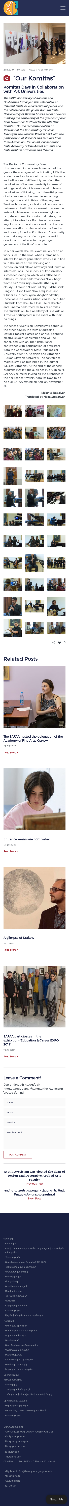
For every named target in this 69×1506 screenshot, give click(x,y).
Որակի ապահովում (16, 1286)
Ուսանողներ (11, 1451)
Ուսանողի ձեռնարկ (16, 1364)
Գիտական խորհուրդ (16, 1271)
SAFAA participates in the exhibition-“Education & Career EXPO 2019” (31, 1040)
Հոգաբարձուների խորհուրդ (20, 1267)
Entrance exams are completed (27, 839)
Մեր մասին (10, 1243)
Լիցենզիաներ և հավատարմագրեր (24, 1315)
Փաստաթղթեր (13, 1310)
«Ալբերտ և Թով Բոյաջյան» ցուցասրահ (28, 1471)
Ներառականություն (16, 1335)
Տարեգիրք (11, 1384)
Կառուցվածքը (13, 1276)
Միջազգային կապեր (15, 1400)
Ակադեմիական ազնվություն (21, 1330)
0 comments (45, 69)
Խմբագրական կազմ (18, 1389)
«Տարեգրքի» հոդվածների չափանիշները (29, 1394)
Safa (22, 69)
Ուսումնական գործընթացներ (21, 1345)
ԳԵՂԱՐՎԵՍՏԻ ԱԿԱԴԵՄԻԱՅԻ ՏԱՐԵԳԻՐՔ (30, 1461)
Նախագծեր (12, 1480)
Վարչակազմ (12, 1281)
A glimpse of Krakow (19, 938)
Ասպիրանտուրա (15, 1446)
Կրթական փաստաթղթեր (19, 1369)
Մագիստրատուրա (16, 1441)
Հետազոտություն (13, 1379)
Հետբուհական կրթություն (19, 1359)
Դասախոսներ (12, 1456)
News (32, 69)
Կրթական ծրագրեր (16, 1325)
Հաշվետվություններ (16, 1296)
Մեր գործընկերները (16, 1405)
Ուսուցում (9, 1321)
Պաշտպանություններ (17, 1350)
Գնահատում (12, 1340)
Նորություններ (11, 1375)
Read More (10, 752)
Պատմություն (12, 1257)
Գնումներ (10, 1300)
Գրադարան (12, 1476)
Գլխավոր (9, 1238)
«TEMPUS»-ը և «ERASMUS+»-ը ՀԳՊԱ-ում (25, 1410)
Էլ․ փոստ (10, 1485)
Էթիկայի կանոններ (16, 1305)
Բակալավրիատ (15, 1436)
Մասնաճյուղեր (13, 1291)
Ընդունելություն (13, 1426)
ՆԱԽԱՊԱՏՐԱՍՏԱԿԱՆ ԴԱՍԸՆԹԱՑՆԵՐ (29, 1431)
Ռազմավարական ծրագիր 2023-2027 (25, 1262)
